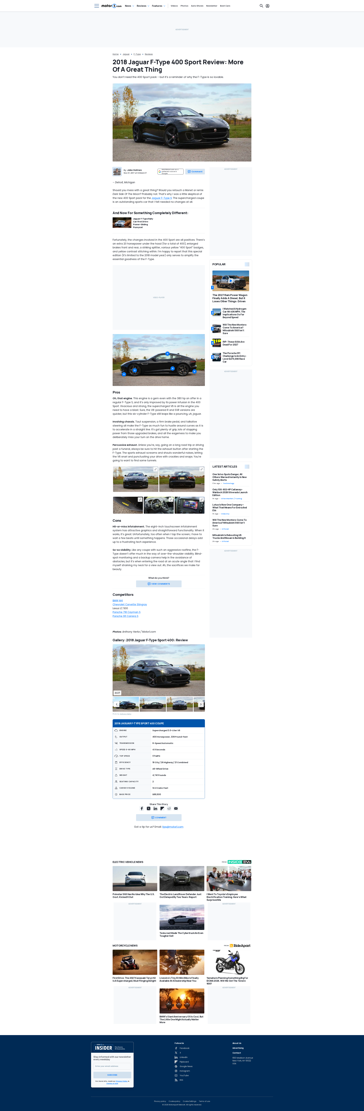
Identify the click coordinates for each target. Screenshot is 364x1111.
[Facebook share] (141, 808)
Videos (174, 6)
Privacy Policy (122, 1081)
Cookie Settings (189, 1101)
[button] (116, 704)
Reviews (141, 5)
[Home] (111, 5)
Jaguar (126, 54)
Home (116, 54)
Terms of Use (112, 1083)
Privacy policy (160, 1101)
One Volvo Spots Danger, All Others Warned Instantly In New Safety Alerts (229, 477)
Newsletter (211, 6)
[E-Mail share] (176, 808)
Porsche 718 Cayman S (126, 612)
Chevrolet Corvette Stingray (130, 604)
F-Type (137, 54)
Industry (225, 514)
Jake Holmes (134, 170)
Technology (228, 483)
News (128, 5)
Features (157, 5)
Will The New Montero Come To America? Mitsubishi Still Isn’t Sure (229, 522)
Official (225, 529)
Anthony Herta (125, 714)
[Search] (261, 6)
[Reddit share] (169, 808)
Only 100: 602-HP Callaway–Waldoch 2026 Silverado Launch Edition (230, 492)
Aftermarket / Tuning (231, 498)
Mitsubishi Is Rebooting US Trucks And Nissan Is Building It (229, 537)
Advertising (238, 1048)
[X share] (148, 808)
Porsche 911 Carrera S (125, 616)
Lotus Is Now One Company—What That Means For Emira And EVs (229, 507)
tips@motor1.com (172, 827)
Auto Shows (197, 6)
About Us (236, 1043)
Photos (184, 6)
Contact (236, 1052)
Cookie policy (174, 1101)
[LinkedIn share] (155, 808)
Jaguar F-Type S (162, 198)
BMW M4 (118, 600)
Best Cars (225, 6)
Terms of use (204, 1101)
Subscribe (112, 1075)
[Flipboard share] (162, 808)
